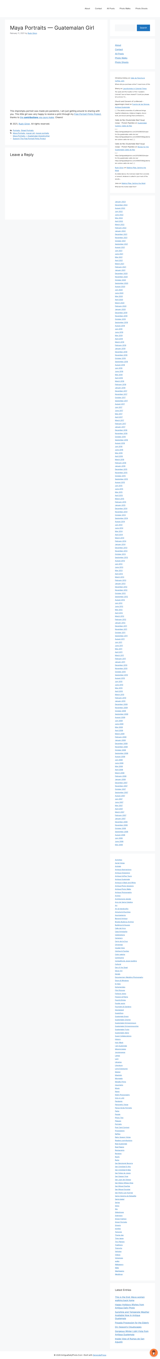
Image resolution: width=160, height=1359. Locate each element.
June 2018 (119, 371)
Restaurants (119, 1150)
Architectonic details (123, 899)
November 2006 (121, 825)
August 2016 (120, 443)
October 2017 (120, 397)
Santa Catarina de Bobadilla (125, 1196)
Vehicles (118, 1251)
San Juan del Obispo (123, 1180)
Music (117, 1088)
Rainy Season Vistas (123, 1137)
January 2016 (120, 466)
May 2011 (118, 649)
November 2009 (121, 708)
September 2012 (121, 597)
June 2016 (119, 450)
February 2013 (120, 580)
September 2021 (121, 244)
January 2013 (120, 584)
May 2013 (118, 570)
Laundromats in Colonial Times (135, 89)
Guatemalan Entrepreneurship (126, 1026)
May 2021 (118, 257)
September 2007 (121, 792)
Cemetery (119, 938)
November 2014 (121, 512)
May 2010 (118, 688)
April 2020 (119, 300)
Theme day (119, 1235)
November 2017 (121, 394)
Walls (117, 1268)
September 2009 (121, 714)
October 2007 (120, 789)
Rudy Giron (24, 124)
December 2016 (121, 430)
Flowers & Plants (121, 997)
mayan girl (30, 133)
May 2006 (119, 845)
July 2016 (118, 446)
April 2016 (119, 456)
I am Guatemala (121, 1046)
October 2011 (120, 632)
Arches (117, 896)
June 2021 (119, 254)
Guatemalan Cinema (122, 1020)
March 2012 (119, 616)
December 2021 (121, 234)
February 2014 (120, 541)
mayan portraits (42, 133)
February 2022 (120, 228)
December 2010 (121, 665)
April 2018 (119, 378)
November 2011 (121, 629)
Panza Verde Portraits (123, 1108)
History (118, 1039)
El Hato (118, 984)
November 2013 (121, 551)
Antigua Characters (122, 873)
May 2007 (119, 805)
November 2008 (121, 747)
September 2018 (121, 362)
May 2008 (119, 766)
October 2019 (120, 319)
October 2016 (120, 437)
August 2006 (120, 835)
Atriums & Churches (122, 912)
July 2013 (118, 564)
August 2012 (120, 600)
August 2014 (120, 522)
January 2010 (120, 701)
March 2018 (119, 381)
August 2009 (120, 717)
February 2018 (120, 384)
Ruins (117, 1160)
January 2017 (120, 427)
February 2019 (120, 345)
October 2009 (120, 711)
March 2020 (119, 303)
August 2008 (120, 757)
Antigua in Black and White (125, 883)
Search (143, 27)
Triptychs (118, 1248)
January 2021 (120, 270)
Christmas (119, 945)
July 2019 (118, 329)
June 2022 (119, 215)
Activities (118, 860)
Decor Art (118, 971)
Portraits (16, 130)
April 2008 (119, 770)
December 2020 (121, 273)
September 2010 (121, 675)
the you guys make (37, 117)
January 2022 (120, 231)
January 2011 (120, 662)
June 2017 (119, 411)
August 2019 (120, 326)
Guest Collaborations (123, 1036)
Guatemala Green (122, 1016)
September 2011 (121, 636)
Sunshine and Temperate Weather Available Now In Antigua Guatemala (132, 1315)
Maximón (118, 1075)
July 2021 (118, 251)
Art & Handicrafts (121, 909)
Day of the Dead (121, 967)
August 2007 (120, 796)
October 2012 (120, 593)
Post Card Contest (122, 1127)
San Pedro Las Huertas (124, 1193)
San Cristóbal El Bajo (123, 1170)
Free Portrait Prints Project (87, 114)
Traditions (119, 1245)
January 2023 (120, 202)
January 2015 (120, 505)
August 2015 (120, 482)
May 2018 (118, 375)
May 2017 (118, 414)
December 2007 (121, 783)
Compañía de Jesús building (126, 961)
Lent (116, 1059)
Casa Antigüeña (121, 932)
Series (117, 1202)
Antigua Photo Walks (123, 889)
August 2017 (120, 404)
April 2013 (119, 574)
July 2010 (118, 681)
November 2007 (121, 786)
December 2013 (121, 548)
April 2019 (119, 339)
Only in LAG (119, 1098)
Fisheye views (120, 994)
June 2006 (119, 841)
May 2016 (118, 453)
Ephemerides (120, 987)
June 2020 (119, 293)
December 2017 (121, 391)
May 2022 (119, 218)
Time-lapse (119, 1238)
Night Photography (122, 1095)
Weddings (119, 1274)
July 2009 (119, 721)
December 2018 (121, 352)
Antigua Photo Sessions (124, 886)
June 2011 (119, 646)
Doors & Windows (122, 980)
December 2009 (121, 704)
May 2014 (118, 531)
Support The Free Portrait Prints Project (29, 138)
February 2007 (120, 815)
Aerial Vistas (120, 863)
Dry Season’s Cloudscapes (128, 1327)
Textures (118, 1232)
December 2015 (121, 469)
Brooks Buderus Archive (124, 922)
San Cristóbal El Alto (123, 1167)
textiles (118, 1229)
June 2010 (119, 685)
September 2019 (121, 322)
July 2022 (119, 211)
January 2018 (120, 388)
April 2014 (119, 535)
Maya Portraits (19, 133)
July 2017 (118, 407)
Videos (117, 1255)
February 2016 (120, 463)
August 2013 (120, 561)
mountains (119, 1085)
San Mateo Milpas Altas (124, 1183)
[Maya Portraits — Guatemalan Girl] (56, 107)
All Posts (111, 8)
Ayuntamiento (120, 915)
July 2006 (119, 838)
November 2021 (121, 238)
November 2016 (121, 433)
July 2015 (118, 486)
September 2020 (121, 283)
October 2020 (120, 280)
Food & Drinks (120, 1000)
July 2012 (118, 603)
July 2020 (119, 290)
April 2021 (119, 260)
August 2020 (120, 286)
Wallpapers (119, 1264)
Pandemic (118, 1101)
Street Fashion (120, 1219)
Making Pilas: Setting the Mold (133, 183)
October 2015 (120, 476)
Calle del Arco (120, 928)
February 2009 (120, 737)
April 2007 (119, 809)
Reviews (118, 1153)
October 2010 (120, 672)
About (87, 8)
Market (117, 1072)
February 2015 (120, 502)
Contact (98, 8)
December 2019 (121, 313)
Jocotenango (120, 1052)
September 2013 (121, 557)
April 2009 (119, 730)
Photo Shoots (142, 8)
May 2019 (118, 335)
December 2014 (121, 508)
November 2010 (121, 668)
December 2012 (121, 587)
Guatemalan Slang (122, 1033)
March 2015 (119, 499)
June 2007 (119, 802)
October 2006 (120, 828)
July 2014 (118, 525)
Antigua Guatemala (122, 879)
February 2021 (120, 267)
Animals (118, 866)
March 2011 (119, 655)
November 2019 (121, 316)
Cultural (118, 964)
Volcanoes (119, 1258)
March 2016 (119, 459)
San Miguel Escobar (122, 1189)
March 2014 (119, 538)
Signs (117, 1206)
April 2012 (119, 613)
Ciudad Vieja (120, 948)
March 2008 (119, 773)
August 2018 (120, 365)
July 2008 (119, 760)
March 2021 (119, 264)
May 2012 (118, 610)
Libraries (118, 1062)
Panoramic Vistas (121, 1105)
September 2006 (121, 832)
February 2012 (120, 619)
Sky (116, 1209)
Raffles (117, 1134)
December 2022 (121, 205)
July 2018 (118, 368)
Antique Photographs (123, 892)
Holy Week (119, 1043)
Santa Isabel (119, 1199)
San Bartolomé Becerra (124, 1163)
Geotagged (119, 1010)
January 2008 (120, 779)
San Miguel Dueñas (122, 1186)
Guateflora (119, 1013)
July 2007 (118, 799)
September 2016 (121, 440)
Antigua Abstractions (123, 870)
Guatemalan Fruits (122, 1029)
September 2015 (121, 479)
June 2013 (119, 567)
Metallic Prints (120, 1082)
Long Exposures (121, 1069)
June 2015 (119, 489)
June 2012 (119, 606)
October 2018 (120, 358)
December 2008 (121, 743)
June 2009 (119, 724)
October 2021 (120, 241)
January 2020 (120, 309)
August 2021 (120, 247)
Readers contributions (123, 1140)
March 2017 (119, 420)
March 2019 (119, 342)
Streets (118, 1225)
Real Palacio (119, 1147)
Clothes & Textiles (122, 951)
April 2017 (119, 417)
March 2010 (119, 694)
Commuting (119, 958)
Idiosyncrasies (120, 1049)
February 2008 (120, 776)
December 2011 (121, 626)
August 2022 (120, 208)
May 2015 (118, 492)
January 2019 (120, 349)
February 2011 (120, 659)
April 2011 (118, 652)
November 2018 (121, 355)
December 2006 (121, 822)
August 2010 (120, 678)
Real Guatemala (121, 1144)
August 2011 (120, 639)
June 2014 (119, 528)
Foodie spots (120, 1003)
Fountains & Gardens (123, 1007)
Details (117, 974)
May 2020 (119, 296)
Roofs (117, 1157)
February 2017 (120, 424)
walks (117, 1261)
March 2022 (119, 224)
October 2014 (120, 515)
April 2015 (119, 495)
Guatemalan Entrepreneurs (125, 1023)
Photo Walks (125, 8)
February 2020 (120, 306)
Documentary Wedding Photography (129, 977)
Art (116, 905)
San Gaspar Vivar (121, 1176)
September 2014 (121, 518)
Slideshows (119, 1212)
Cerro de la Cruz (121, 941)
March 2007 (119, 812)
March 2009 (119, 734)
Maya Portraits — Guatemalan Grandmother (31, 136)
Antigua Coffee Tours (123, 876)
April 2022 (119, 221)
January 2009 (120, 740)
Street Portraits (27, 130)
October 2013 (120, 554)
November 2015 (121, 473)
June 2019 (119, 332)
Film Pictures (120, 990)
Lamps (117, 1056)
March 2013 (119, 577)
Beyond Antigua (121, 918)
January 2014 (120, 544)
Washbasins (119, 1271)
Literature (119, 1065)
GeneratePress (99, 1355)
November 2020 (121, 277)
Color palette (120, 954)
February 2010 (120, 698)
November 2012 (121, 590)
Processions (119, 1131)
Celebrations (120, 935)
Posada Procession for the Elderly (132, 1322)
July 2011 (118, 642)
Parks (117, 1111)
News (117, 1091)
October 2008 (120, 750)
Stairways (118, 1216)
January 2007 (120, 819)
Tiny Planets (119, 1242)
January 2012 (120, 623)
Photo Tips (119, 1118)
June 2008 (119, 763)
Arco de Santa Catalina (124, 902)
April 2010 (119, 691)
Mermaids (119, 1078)
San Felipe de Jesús (123, 1173)
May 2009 (119, 727)
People (117, 1114)
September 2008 (121, 753)
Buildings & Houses (122, 925)
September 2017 (121, 401)
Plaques (118, 1121)
